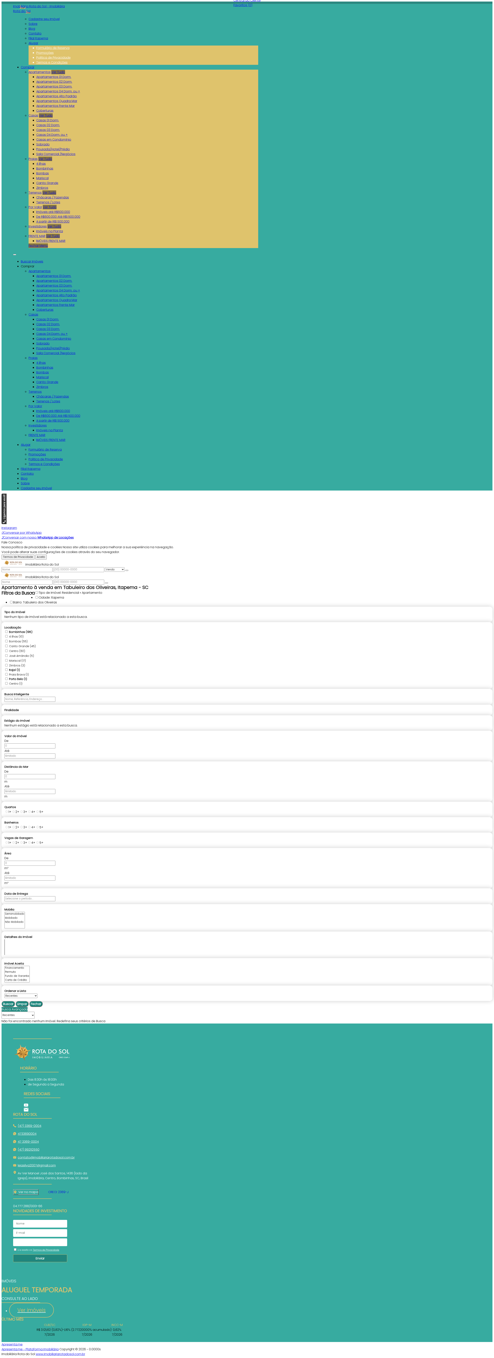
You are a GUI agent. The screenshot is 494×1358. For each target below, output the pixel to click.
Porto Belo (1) (18, 679)
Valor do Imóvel (15, 736)
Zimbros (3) (17, 665)
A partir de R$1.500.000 (52, 221)
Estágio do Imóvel (17, 721)
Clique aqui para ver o (26, 1192)
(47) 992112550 (28, 1149)
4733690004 (27, 1134)
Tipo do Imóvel (14, 612)
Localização (12, 627)
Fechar (36, 1004)
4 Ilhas (41, 163)
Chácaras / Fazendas (52, 197)
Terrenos (35, 192)
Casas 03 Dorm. (48, 130)
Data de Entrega (16, 894)
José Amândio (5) (21, 656)
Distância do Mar (16, 767)
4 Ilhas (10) (16, 636)
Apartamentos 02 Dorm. (54, 81)
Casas (33, 115)
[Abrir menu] (14, 253)
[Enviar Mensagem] (106, 583)
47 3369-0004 (28, 1141)
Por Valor (35, 207)
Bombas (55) (18, 641)
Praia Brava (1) (19, 674)
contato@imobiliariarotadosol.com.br (46, 1157)
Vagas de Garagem (18, 838)
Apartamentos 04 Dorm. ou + (58, 91)
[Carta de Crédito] (17, 980)
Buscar (8, 1004)
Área (7, 853)
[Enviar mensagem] (126, 570)
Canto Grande (47, 183)
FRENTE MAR (37, 236)
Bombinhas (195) (20, 632)
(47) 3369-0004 (29, 1126)
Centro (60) (17, 651)
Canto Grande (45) (22, 646)
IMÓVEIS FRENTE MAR (50, 241)
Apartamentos (40, 72)
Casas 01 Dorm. (47, 120)
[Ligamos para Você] (4, 523)
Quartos (10, 807)
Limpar (22, 1004)
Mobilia (9, 909)
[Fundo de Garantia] (17, 976)
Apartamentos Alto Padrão (56, 96)
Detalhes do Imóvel (18, 937)
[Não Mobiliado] (15, 922)
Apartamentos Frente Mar (55, 106)
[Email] (42, 1109)
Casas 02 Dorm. (48, 125)
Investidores (38, 226)
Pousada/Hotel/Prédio (53, 149)
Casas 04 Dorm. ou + (52, 135)
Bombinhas (44, 168)
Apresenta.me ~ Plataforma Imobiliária (30, 1349)
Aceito (41, 557)
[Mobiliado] (15, 918)
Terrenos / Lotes (48, 202)
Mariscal (42, 178)
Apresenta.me (12, 1344)
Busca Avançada (15, 1009)
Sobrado (43, 144)
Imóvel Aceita (14, 963)
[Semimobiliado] (15, 914)
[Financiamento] (17, 968)
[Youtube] (42, 1105)
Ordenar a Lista (15, 991)
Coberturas (44, 110)
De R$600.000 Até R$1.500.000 (58, 217)
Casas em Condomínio (53, 139)
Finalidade (11, 710)
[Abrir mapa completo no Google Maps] (41, 1192)
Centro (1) (15, 684)
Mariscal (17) (17, 661)
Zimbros (42, 188)
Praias (33, 159)
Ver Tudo (58, 72)
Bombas (42, 173)
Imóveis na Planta (49, 231)
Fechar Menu (38, 245)
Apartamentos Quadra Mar (56, 101)
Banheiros (11, 822)
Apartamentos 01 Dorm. (53, 77)
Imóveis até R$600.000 (53, 212)
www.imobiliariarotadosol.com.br (60, 1354)
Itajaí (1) (14, 670)
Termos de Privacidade (18, 557)
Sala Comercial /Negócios (55, 154)
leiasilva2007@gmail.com (37, 1165)
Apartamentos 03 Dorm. (54, 86)
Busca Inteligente (16, 694)
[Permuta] (17, 972)
